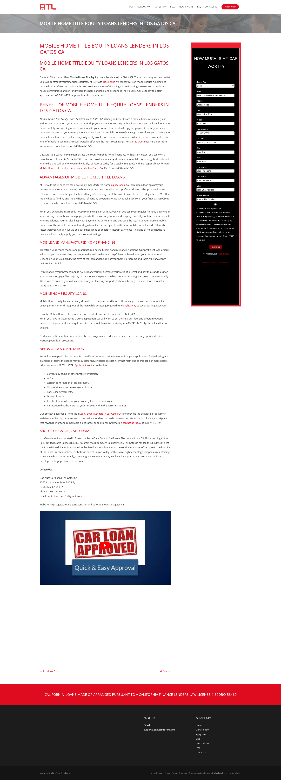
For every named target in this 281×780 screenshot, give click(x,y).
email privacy (223, 254)
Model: (199, 101)
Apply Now (160, 6)
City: (198, 148)
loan (140, 123)
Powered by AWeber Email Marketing (215, 262)
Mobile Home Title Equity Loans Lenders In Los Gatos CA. (104, 66)
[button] (230, 6)
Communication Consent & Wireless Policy (208, 773)
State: (198, 157)
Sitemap (183, 773)
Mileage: (200, 120)
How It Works (186, 6)
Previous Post (49, 671)
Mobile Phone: (202, 195)
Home (131, 6)
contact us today (132, 422)
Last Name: (201, 176)
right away (130, 305)
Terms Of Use (156, 773)
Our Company (144, 6)
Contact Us (211, 6)
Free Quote (138, 141)
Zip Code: (200, 139)
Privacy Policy (171, 773)
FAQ (199, 6)
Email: (199, 186)
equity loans (118, 184)
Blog (172, 6)
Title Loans (109, 81)
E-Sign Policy (235, 773)
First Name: (201, 167)
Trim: (198, 110)
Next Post (164, 671)
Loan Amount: (202, 129)
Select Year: (201, 82)
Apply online (82, 365)
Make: (199, 91)
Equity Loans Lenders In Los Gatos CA (100, 413)
